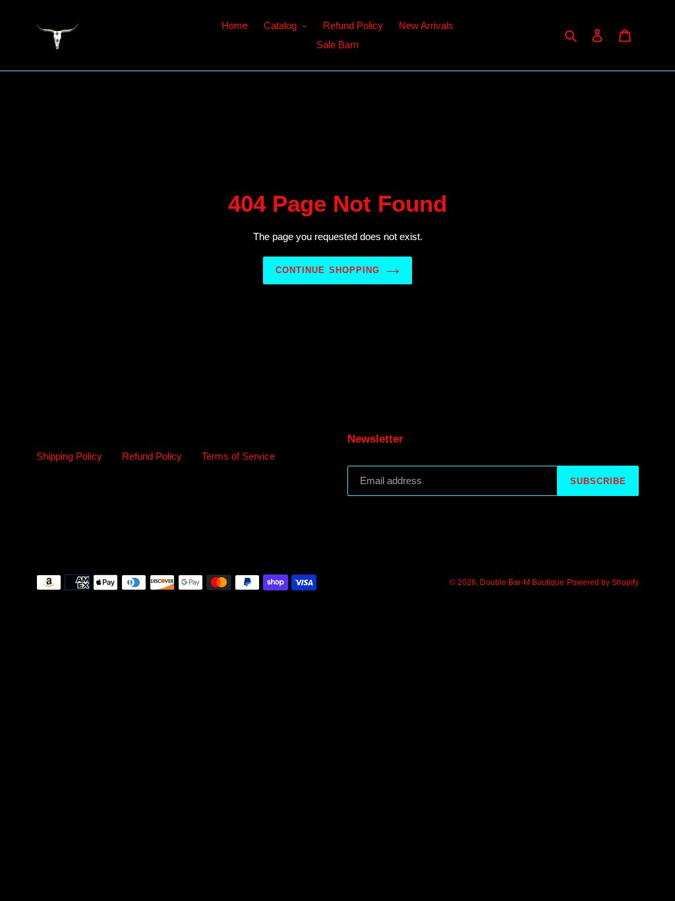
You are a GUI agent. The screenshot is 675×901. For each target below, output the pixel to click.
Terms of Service (238, 456)
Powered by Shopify (603, 582)
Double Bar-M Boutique (522, 582)
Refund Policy (152, 456)
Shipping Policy (69, 456)
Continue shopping (328, 270)
